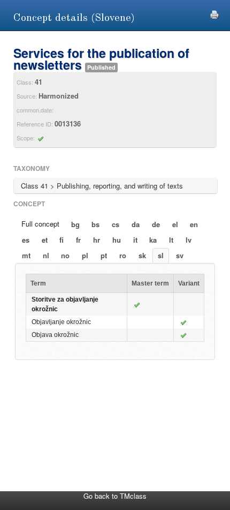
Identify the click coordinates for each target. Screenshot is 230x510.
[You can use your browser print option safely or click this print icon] (214, 13)
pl (85, 255)
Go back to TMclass (115, 496)
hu (116, 240)
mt (26, 255)
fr (78, 240)
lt (171, 240)
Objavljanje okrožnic (61, 322)
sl (161, 255)
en (194, 224)
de (156, 224)
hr (96, 240)
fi (61, 240)
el (175, 224)
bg (75, 224)
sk (142, 255)
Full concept (40, 224)
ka (153, 240)
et (45, 240)
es (25, 240)
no (65, 255)
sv (179, 255)
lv (188, 240)
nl (46, 255)
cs (115, 224)
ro (122, 255)
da (136, 224)
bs (95, 224)
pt (104, 255)
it (135, 240)
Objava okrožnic (55, 335)
